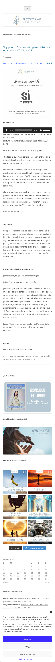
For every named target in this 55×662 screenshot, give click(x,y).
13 (18, 572)
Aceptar (27, 639)
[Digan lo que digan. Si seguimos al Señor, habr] (40, 507)
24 (46, 576)
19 (11, 576)
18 (4, 576)
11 (4, 572)
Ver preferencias (27, 653)
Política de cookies (26, 659)
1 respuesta (7, 57)
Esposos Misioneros (27, 359)
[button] (51, 611)
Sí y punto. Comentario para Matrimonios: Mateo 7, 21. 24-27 (26, 48)
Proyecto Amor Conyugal (37, 356)
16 (39, 572)
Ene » (46, 582)
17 (46, 572)
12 (11, 572)
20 (18, 576)
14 (25, 572)
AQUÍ (49, 63)
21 (25, 576)
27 (18, 579)
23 (39, 576)
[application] (27, 130)
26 (11, 579)
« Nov (5, 582)
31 (46, 579)
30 (39, 579)
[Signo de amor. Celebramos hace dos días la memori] (15, 507)
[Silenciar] (41, 130)
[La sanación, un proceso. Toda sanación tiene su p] (15, 482)
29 (32, 579)
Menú (27, 8)
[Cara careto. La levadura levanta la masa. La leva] (40, 482)
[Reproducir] (6, 130)
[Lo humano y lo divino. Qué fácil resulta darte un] (15, 532)
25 (4, 579)
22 (32, 576)
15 (32, 572)
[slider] (46, 129)
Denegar (27, 646)
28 (25, 579)
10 (46, 569)
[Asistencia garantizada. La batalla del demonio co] (40, 532)
